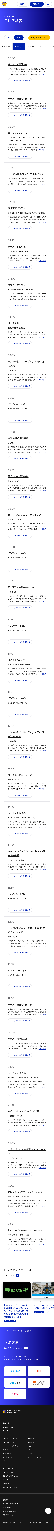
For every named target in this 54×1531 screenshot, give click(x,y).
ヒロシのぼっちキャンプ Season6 (25, 1191)
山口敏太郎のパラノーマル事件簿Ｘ (25, 174)
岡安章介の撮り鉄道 (18, 438)
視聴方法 (35, 4)
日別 (18, 37)
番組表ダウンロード (38, 37)
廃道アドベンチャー (17, 208)
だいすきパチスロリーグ (20, 774)
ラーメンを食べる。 (17, 246)
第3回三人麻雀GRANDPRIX (22, 587)
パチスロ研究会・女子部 (20, 98)
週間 (8, 37)
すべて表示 (42, 74)
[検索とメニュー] (48, 4)
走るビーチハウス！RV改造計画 (23, 1111)
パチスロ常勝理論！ (17, 64)
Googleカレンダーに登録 (19, 81)
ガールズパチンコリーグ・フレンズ (24, 514)
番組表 (22, 4)
